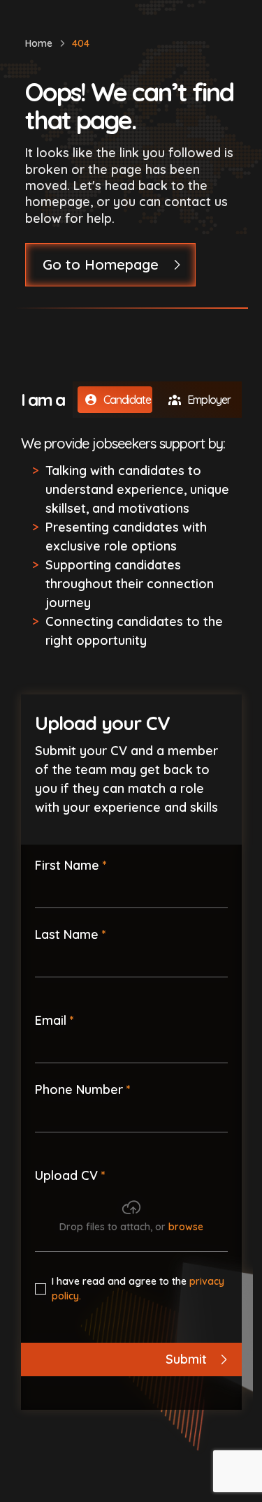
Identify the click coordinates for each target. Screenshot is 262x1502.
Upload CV (66, 1175)
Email (50, 1020)
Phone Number (79, 1089)
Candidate (127, 400)
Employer (209, 400)
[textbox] (131, 891)
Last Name (67, 934)
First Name (67, 865)
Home (38, 43)
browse (185, 1226)
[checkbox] (40, 1289)
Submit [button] (186, 1359)
